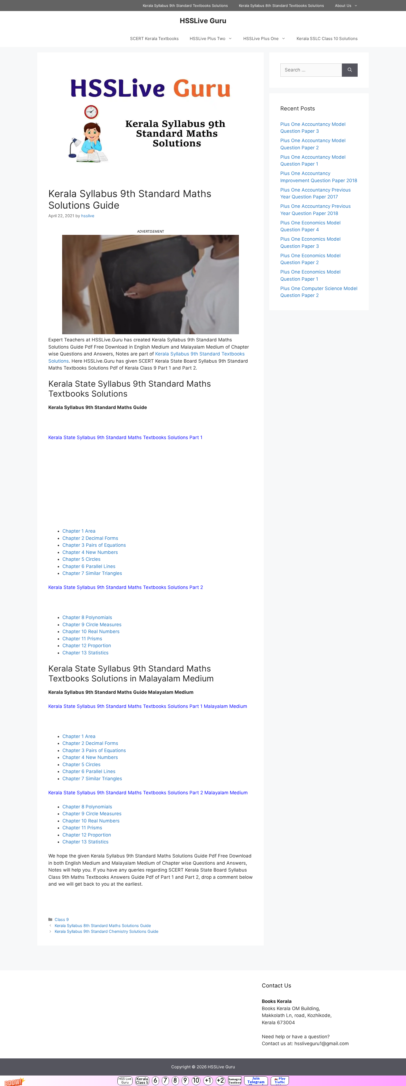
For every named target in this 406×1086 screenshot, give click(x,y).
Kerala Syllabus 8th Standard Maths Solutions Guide (103, 925)
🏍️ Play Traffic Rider (279, 1081)
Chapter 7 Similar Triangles (92, 573)
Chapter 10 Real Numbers (91, 631)
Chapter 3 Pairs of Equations (94, 545)
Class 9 (62, 919)
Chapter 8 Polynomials (87, 617)
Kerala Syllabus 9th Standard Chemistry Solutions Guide (106, 931)
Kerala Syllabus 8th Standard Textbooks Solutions (281, 5)
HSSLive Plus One (261, 38)
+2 (220, 1080)
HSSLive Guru (203, 21)
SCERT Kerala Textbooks (154, 38)
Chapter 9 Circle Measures (92, 624)
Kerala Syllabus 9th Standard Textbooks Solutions (185, 5)
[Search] (350, 70)
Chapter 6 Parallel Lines (88, 566)
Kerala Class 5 (142, 1081)
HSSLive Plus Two (207, 38)
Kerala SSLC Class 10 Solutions (327, 38)
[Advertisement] (150, 486)
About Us (343, 5)
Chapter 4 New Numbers (90, 552)
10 (196, 1080)
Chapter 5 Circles (81, 559)
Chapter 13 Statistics (85, 652)
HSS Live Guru (124, 1080)
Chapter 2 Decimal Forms (90, 538)
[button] (203, 1081)
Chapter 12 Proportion (86, 645)
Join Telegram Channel (256, 1081)
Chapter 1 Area (79, 531)
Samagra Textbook (234, 1080)
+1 (208, 1080)
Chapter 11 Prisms (82, 638)
